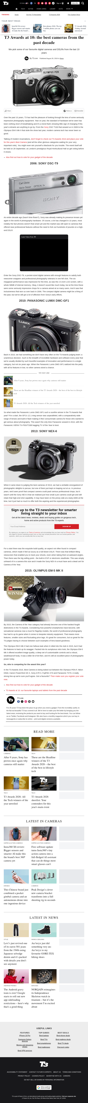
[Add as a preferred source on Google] (44, 1087)
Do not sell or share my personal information (44, 1080)
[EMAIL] (33, 701)
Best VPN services (25, 1051)
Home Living (41, 9)
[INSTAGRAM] (26, 701)
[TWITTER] (22, 701)
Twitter (13, 716)
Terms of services (35, 532)
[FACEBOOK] (19, 701)
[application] (44, 252)
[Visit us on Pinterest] (38, 3)
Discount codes (63, 1047)
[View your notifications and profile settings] (68, 3)
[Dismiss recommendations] (85, 21)
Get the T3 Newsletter (33, 14)
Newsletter (80, 111)
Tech (23, 9)
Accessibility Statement (17, 1072)
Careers (66, 1076)
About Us (57, 1072)
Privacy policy (24, 1076)
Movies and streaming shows (24, 1046)
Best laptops (44, 1036)
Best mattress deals (63, 1039)
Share (9, 111)
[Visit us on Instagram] (46, 3)
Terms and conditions (71, 1072)
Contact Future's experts (40, 1072)
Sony (46, 127)
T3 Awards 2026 (54, 14)
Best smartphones (44, 1043)
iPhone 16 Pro (24, 1036)
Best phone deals (63, 1036)
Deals (17, 14)
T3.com (35, 58)
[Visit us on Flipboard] (49, 3)
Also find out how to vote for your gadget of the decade (29, 157)
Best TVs (43, 1039)
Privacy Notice (70, 532)
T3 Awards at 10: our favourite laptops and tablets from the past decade (36, 690)
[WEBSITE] (30, 701)
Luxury (52, 9)
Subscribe (75, 3)
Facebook (20, 716)
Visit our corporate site (69, 1096)
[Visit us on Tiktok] (53, 3)
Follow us (69, 111)
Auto (61, 9)
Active (30, 9)
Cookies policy (38, 1076)
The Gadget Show (74, 14)
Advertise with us (53, 1076)
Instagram (32, 716)
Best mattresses (44, 1047)
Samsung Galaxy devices (24, 1040)
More (68, 9)
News (62, 58)
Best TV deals (63, 1043)
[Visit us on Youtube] (42, 3)
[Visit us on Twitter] (35, 3)
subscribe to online (25, 719)
